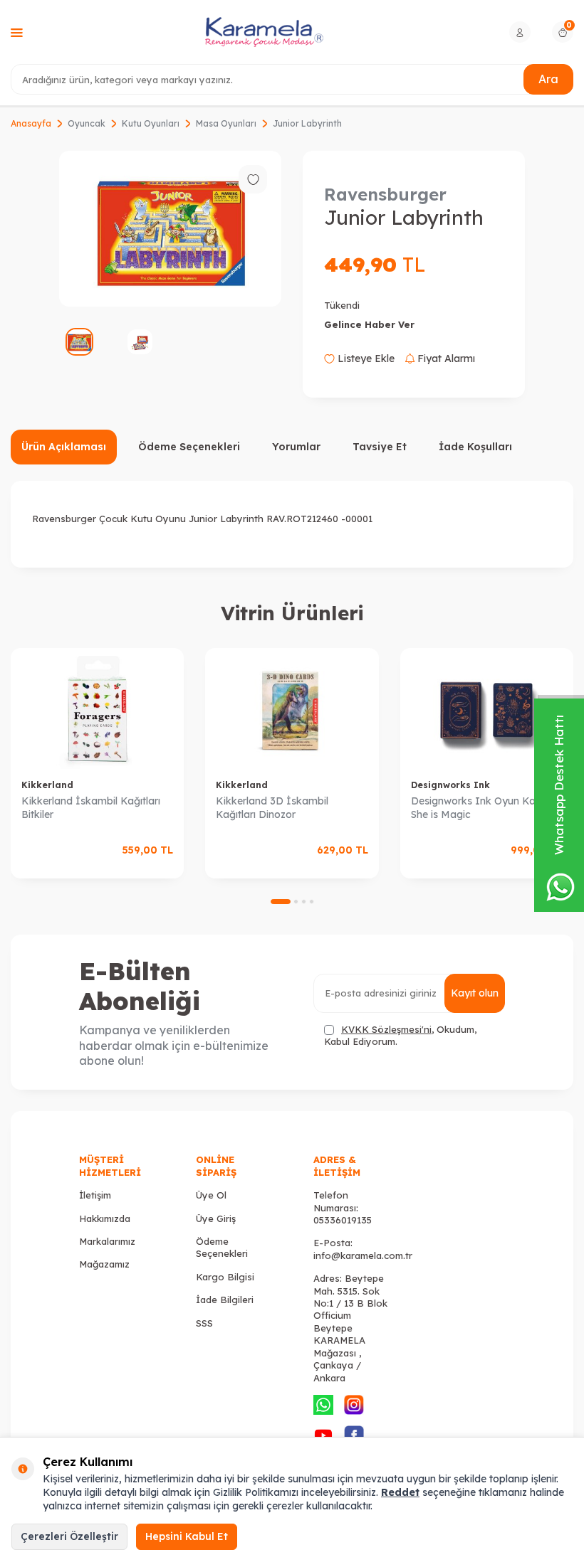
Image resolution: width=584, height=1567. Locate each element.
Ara (548, 79)
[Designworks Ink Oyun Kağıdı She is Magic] (486, 708)
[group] (170, 228)
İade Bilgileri (225, 1299)
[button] (281, 901)
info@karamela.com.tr (362, 1255)
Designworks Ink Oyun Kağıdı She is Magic (482, 808)
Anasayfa (31, 123)
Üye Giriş (216, 1218)
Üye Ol (211, 1195)
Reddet (400, 1492)
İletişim (95, 1195)
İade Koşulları (475, 446)
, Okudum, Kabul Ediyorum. (400, 1035)
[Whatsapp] (323, 1405)
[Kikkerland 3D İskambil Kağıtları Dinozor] (291, 708)
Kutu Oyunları (150, 123)
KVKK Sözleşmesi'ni (386, 1029)
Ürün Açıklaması (63, 446)
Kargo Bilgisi (225, 1276)
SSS (204, 1323)
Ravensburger (385, 194)
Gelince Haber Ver (369, 324)
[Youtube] (323, 1435)
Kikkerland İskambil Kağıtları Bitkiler (90, 808)
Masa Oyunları (226, 123)
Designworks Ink (450, 785)
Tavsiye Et (380, 446)
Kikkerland (47, 785)
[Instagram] (354, 1405)
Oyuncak (86, 123)
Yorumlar (296, 446)
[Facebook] (354, 1435)
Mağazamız (104, 1264)
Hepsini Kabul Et (186, 1536)
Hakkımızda (104, 1218)
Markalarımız (107, 1241)
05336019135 (342, 1220)
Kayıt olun (475, 993)
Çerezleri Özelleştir (69, 1536)
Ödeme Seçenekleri (189, 446)
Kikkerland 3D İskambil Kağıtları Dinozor (272, 808)
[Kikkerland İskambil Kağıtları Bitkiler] (97, 708)
